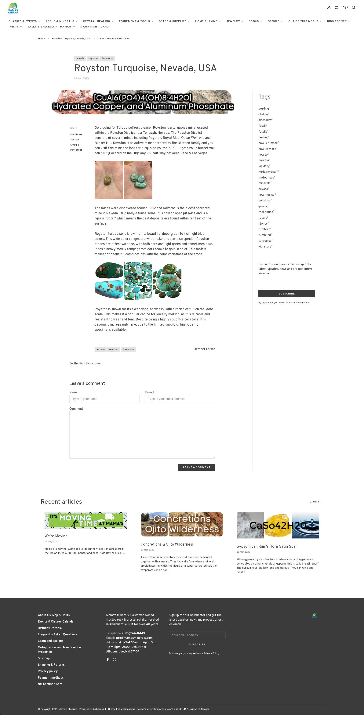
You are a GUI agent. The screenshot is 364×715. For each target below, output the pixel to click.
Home (41, 38)
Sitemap (44, 658)
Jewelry (233, 21)
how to (263, 155)
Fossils (274, 21)
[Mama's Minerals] (314, 616)
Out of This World (303, 21)
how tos (264, 160)
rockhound (266, 212)
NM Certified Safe (50, 684)
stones (263, 224)
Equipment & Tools (134, 21)
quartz (263, 206)
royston (93, 58)
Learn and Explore (50, 641)
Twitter (74, 139)
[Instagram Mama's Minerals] (114, 660)
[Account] (329, 8)
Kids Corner (337, 21)
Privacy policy (48, 671)
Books (254, 21)
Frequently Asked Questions (57, 635)
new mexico (267, 195)
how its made (268, 149)
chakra (263, 115)
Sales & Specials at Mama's (49, 26)
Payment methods (51, 678)
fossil (262, 126)
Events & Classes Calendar (56, 622)
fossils (263, 132)
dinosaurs (265, 120)
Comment (76, 409)
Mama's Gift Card (94, 26)
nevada (80, 58)
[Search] (354, 8)
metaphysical (268, 172)
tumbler (264, 229)
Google (205, 709)
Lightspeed (99, 709)
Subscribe (286, 293)
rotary (263, 218)
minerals (264, 183)
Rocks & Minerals (60, 21)
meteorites (266, 178)
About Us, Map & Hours (54, 615)
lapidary (264, 166)
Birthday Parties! (50, 628)
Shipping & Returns (51, 665)
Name (73, 393)
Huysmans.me (127, 709)
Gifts (14, 26)
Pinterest (76, 150)
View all (316, 502)
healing (264, 137)
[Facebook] (107, 660)
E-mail (149, 393)
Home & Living (206, 21)
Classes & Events (23, 21)
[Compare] (337, 8)
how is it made (268, 143)
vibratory (265, 247)
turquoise (107, 58)
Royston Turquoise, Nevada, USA (71, 38)
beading (264, 109)
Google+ (75, 144)
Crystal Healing (96, 21)
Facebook (76, 134)
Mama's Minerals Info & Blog (113, 38)
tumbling (265, 235)
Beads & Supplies (173, 21)
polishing (265, 201)
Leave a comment (197, 467)
